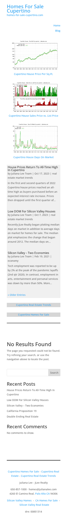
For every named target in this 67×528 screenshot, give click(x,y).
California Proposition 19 (21, 411)
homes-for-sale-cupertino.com (25, 15)
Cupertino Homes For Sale (33, 314)
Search (54, 372)
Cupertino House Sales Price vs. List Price (33, 115)
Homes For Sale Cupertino (25, 8)
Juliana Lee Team (21, 173)
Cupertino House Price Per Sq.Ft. (33, 74)
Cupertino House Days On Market (33, 157)
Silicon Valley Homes (19, 500)
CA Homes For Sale (46, 500)
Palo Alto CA (42, 493)
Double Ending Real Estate (22, 416)
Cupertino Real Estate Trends (33, 305)
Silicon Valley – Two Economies (28, 253)
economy (13, 260)
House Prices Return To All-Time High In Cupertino (33, 168)
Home (56, 25)
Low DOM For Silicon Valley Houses (31, 211)
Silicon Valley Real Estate (34, 504)
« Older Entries (17, 295)
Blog (57, 30)
